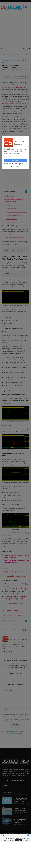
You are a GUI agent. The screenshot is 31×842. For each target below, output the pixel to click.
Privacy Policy (18, 833)
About (5, 833)
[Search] (21, 48)
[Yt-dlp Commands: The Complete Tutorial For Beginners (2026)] (7, 800)
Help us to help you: (11, 219)
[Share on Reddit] (22, 76)
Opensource (12, 615)
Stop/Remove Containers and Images (16, 212)
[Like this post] (15, 76)
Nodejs (4, 615)
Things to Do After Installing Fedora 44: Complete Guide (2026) (20, 810)
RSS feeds (20, 599)
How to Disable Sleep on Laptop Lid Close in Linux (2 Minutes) (21, 820)
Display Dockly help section (13, 215)
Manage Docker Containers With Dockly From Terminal (13, 200)
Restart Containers (11, 208)
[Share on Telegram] (25, 76)
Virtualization (22, 615)
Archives (4, 785)
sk (7, 69)
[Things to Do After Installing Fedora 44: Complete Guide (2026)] (7, 811)
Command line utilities (14, 54)
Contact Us (10, 833)
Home (3, 54)
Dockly (16, 610)
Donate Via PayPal (22, 589)
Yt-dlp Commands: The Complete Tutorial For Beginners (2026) (20, 799)
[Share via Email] (27, 76)
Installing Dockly (9, 196)
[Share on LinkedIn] (20, 76)
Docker (9, 610)
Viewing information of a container (16, 205)
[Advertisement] (15, 29)
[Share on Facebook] (16, 76)
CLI (3, 610)
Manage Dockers (18, 612)
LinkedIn (13, 599)
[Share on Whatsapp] (23, 76)
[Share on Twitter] (18, 76)
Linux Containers (7, 612)
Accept (19, 840)
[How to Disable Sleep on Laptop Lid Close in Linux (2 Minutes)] (7, 821)
